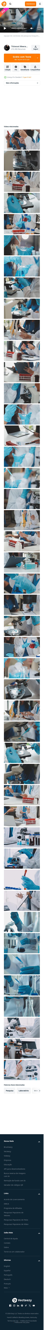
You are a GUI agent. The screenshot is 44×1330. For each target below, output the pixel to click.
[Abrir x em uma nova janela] (29, 1310)
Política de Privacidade (27, 1325)
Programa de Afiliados (13, 1207)
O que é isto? (26, 77)
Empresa (7, 1159)
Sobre (6, 1252)
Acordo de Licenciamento (14, 1198)
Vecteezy (7, 1150)
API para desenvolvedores (14, 1168)
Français (7, 1288)
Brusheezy (8, 1146)
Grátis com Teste (22, 57)
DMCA (6, 1203)
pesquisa (9, 1089)
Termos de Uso (11, 1325)
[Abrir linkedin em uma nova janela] (17, 1310)
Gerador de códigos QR (13, 1184)
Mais (6, 1292)
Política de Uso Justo (21, 1327)
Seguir (35, 49)
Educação (8, 1163)
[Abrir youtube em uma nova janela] (33, 1310)
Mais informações (12, 82)
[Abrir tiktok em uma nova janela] (25, 1310)
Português (8, 1279)
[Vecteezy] (3, 3)
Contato (7, 1248)
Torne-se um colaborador (14, 1256)
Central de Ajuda (11, 1243)
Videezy (7, 1155)
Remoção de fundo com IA (14, 1179)
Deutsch (7, 1284)
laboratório (24, 1089)
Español (7, 1275)
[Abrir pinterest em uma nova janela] (21, 1310)
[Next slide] (34, 1090)
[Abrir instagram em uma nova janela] (13, 1310)
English (7, 1271)
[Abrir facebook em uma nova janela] (9, 1310)
